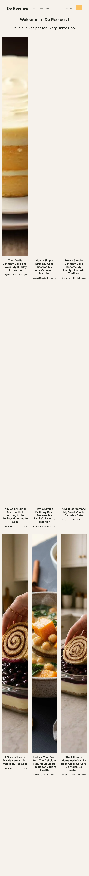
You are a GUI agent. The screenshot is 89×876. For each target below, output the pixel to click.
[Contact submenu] (71, 8)
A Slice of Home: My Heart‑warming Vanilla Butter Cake (15, 760)
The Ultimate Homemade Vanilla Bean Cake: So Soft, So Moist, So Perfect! (74, 764)
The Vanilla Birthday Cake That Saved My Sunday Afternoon (15, 265)
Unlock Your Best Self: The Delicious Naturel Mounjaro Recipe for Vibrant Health (44, 764)
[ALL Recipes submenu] (50, 8)
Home (34, 8)
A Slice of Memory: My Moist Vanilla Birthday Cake (74, 512)
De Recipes (17, 8)
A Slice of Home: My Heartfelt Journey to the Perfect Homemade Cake (15, 515)
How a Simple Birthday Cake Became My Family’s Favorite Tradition (44, 267)
